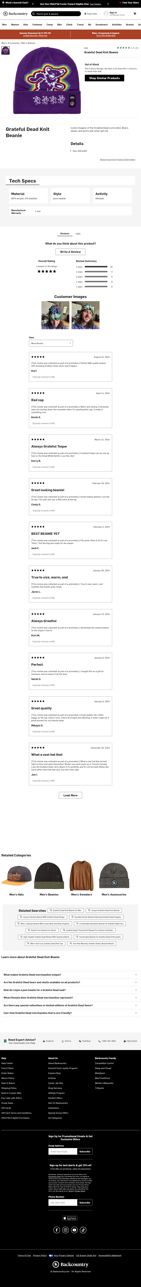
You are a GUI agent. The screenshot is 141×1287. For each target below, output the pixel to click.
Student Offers (55, 1097)
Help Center (7, 1063)
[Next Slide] (108, 4)
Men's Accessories (10, 42)
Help (3, 1058)
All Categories (55, 1117)
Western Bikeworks (104, 1083)
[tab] (22, 180)
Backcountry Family (105, 1058)
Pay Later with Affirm (11, 1097)
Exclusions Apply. (55, 1176)
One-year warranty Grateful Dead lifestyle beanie (93, 943)
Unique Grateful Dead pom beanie (105, 910)
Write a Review (70, 252)
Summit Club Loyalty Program (63, 1068)
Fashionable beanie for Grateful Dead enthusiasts (100, 937)
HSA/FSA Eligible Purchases (15, 1117)
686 (86, 48)
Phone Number (56, 1196)
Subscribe (84, 1151)
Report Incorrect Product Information (117, 159)
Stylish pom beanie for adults (43, 930)
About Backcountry (57, 1063)
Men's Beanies (28, 42)
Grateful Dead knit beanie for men (67, 910)
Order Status (7, 1073)
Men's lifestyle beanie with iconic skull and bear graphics (45, 923)
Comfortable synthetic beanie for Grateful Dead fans (101, 923)
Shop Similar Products (104, 78)
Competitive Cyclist (104, 1063)
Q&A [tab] (78, 233)
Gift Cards (6, 1107)
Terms (70, 1191)
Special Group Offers (58, 1112)
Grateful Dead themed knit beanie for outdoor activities (89, 930)
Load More (70, 795)
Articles (52, 1078)
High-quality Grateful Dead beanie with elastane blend (46, 937)
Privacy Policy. (80, 1191)
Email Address (56, 1145)
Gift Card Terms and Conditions (16, 1112)
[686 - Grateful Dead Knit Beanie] (5, 50)
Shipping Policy (9, 1087)
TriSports (99, 1087)
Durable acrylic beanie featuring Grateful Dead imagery (98, 917)
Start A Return (8, 1083)
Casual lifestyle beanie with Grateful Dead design (44, 917)
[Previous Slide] (33, 4)
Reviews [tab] (64, 233)
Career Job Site (55, 1083)
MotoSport (100, 1073)
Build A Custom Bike (11, 1092)
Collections (53, 1107)
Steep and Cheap (103, 1068)
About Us (53, 1058)
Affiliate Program (56, 1092)
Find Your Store (131, 2)
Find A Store (7, 1068)
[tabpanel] (70, 202)
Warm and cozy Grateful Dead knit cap (46, 943)
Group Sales (7, 1102)
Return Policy (7, 1078)
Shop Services (55, 1087)
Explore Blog (54, 1073)
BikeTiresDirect (102, 1078)
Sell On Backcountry (58, 1102)
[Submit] (33, 14)
